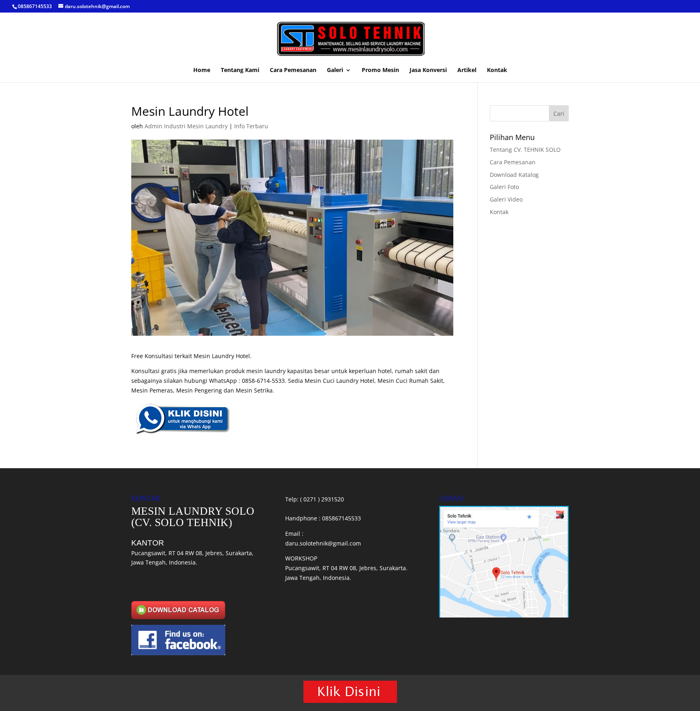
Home (201, 70)
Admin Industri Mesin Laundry (186, 126)
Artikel (466, 70)
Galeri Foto (504, 187)
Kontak (497, 70)
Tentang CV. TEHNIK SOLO (525, 149)
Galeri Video (506, 199)
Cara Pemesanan (293, 70)
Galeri (335, 70)
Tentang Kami (240, 70)
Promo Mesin (380, 70)
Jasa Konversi (428, 70)
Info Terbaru (251, 126)
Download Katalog (514, 174)
